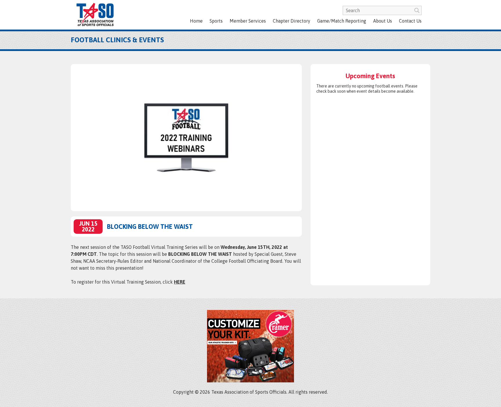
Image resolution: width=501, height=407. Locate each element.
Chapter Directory (291, 20)
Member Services (248, 20)
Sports (216, 20)
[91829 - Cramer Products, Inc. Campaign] (250, 380)
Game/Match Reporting (341, 20)
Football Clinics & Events (117, 40)
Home (196, 20)
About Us (382, 20)
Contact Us (410, 20)
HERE (179, 281)
